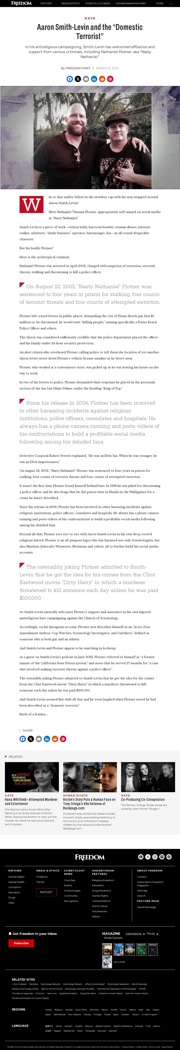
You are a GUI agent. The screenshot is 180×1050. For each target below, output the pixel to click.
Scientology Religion (72, 984)
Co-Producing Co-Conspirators (143, 799)
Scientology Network (50, 984)
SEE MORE (119, 962)
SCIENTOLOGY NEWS (97, 3)
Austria (48, 1010)
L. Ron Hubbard (19, 984)
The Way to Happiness (22, 993)
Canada (69, 1010)
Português (90, 1031)
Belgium (59, 1010)
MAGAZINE (111, 934)
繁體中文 (49, 1026)
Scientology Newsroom (118, 984)
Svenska (113, 1031)
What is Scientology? (95, 984)
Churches (69, 880)
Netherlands (59, 1014)
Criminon (40, 993)
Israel (141, 1010)
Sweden (125, 1014)
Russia (107, 1014)
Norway (87, 1014)
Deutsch (68, 1026)
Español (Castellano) (123, 1026)
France (123, 1010)
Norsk (80, 1031)
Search (141, 895)
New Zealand (74, 1014)
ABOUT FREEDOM (150, 870)
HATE (90, 18)
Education (14, 892)
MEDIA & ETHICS (70, 3)
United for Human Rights (110, 993)
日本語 (48, 1031)
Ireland (132, 1010)
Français (139, 1026)
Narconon (52, 993)
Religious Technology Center (25, 989)
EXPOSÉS (46, 3)
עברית (148, 1026)
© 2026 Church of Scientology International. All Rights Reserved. (36, 1047)
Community (71, 895)
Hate (11, 902)
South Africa (81, 1010)
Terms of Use (154, 1047)
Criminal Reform (101, 901)
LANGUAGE (20, 1026)
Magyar (57, 1031)
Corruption (14, 887)
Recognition (71, 901)
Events (68, 885)
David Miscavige (146, 907)
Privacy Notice (128, 1047)
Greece (156, 1010)
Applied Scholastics (68, 993)
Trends (40, 882)
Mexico (104, 1010)
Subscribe (21, 943)
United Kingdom (150, 1014)
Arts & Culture (100, 906)
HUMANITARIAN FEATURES (131, 3)
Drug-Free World (88, 993)
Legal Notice (167, 1047)
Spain (116, 1014)
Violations (41, 876)
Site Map (142, 890)
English (78, 1026)
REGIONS (18, 1009)
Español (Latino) (103, 1026)
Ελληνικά (89, 1026)
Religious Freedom (103, 880)
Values (95, 916)
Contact (142, 876)
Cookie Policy (141, 1047)
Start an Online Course (51, 989)
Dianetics (33, 984)
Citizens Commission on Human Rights (30, 998)
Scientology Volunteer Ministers (79, 989)
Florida (114, 1010)
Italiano (156, 1026)
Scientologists (72, 890)
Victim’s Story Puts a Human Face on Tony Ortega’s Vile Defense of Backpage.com (89, 803)
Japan (48, 1014)
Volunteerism (99, 911)
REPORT (46, 892)
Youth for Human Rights (136, 993)
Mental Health (16, 882)
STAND (142, 989)
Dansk (59, 1026)
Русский (102, 1031)
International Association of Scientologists (116, 989)
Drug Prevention (101, 890)
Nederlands (69, 1031)
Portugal (98, 1014)
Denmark (94, 1010)
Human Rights (16, 876)
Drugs (11, 897)
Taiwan (135, 1014)
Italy (148, 1010)
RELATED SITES (23, 979)
